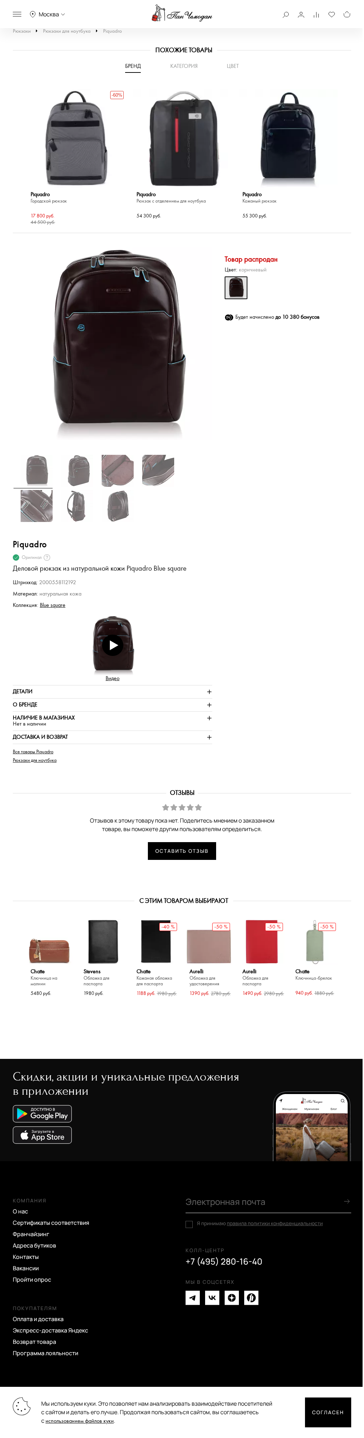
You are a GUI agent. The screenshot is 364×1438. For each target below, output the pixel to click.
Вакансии (26, 1268)
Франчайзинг (31, 1234)
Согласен (328, 1412)
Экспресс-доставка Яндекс (50, 1330)
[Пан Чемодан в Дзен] (232, 1298)
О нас (20, 1211)
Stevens (96, 978)
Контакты (26, 1257)
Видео (112, 678)
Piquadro (112, 31)
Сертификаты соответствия (51, 1223)
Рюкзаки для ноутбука (67, 31)
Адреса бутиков (34, 1245)
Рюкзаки (22, 31)
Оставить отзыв (182, 850)
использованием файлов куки (80, 1421)
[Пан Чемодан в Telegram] (193, 1298)
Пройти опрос (32, 1279)
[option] (76, 158)
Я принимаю (260, 1223)
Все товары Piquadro (33, 752)
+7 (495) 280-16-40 (224, 1261)
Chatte (44, 978)
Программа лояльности (45, 1353)
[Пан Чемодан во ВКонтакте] (212, 1298)
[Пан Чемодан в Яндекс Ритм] (251, 1298)
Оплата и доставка (38, 1319)
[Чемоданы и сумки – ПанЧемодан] (182, 13)
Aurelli (204, 978)
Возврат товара (34, 1342)
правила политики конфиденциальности (275, 1223)
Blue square (52, 605)
